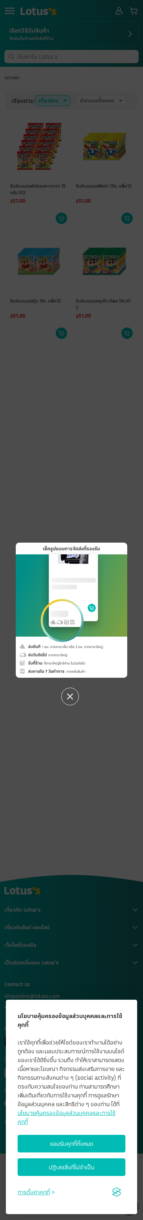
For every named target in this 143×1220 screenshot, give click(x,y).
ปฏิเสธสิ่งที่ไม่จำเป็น (71, 1167)
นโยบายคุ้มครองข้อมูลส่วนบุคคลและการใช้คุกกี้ (66, 1117)
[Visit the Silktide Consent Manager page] (116, 1192)
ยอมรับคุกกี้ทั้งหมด (71, 1143)
